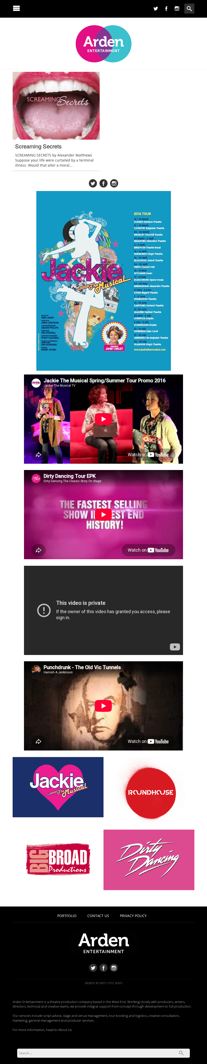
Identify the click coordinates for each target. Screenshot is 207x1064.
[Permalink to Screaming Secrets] (56, 110)
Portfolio (66, 915)
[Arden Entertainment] (104, 42)
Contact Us (98, 915)
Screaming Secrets (38, 146)
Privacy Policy (133, 915)
